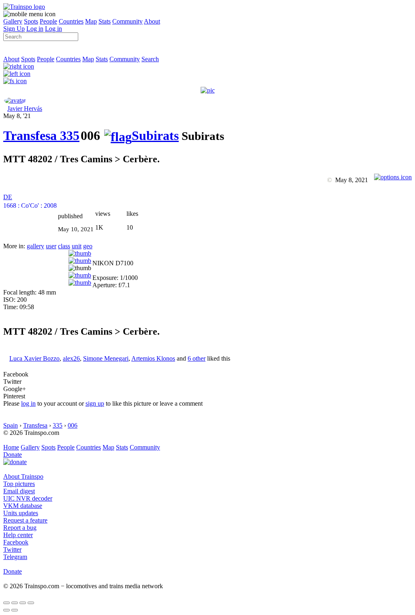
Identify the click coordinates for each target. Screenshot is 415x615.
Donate (12, 454)
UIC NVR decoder (27, 498)
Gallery (12, 21)
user (51, 246)
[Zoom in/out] (31, 603)
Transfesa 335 (41, 135)
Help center (18, 534)
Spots (31, 21)
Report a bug (19, 527)
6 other (196, 358)
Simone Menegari (105, 358)
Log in (34, 28)
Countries (71, 21)
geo (87, 246)
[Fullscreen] (15, 80)
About (152, 21)
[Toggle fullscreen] (22, 603)
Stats (104, 21)
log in (28, 403)
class (64, 246)
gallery (35, 246)
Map (91, 21)
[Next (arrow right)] (14, 610)
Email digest (19, 491)
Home (11, 447)
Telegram (15, 556)
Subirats (155, 135)
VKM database (22, 505)
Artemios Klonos (153, 358)
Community (127, 21)
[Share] (14, 603)
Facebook (15, 542)
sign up (95, 403)
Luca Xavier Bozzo (34, 358)
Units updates (20, 513)
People (48, 21)
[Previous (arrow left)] (6, 610)
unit (76, 246)
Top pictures (19, 483)
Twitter (12, 549)
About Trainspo (23, 476)
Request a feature (25, 520)
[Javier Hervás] (15, 100)
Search (150, 59)
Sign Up (14, 28)
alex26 (71, 358)
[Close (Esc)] (6, 603)
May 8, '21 (17, 115)
